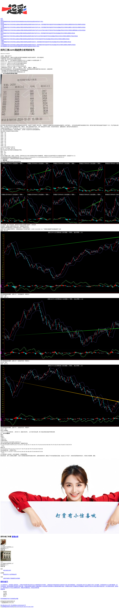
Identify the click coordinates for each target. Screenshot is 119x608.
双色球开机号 (37, 21)
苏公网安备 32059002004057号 (18, 605)
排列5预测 (3, 39)
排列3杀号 (8, 570)
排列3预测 (3, 36)
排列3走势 (22, 46)
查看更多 (3, 589)
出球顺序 (79, 24)
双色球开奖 (14, 21)
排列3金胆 (27, 46)
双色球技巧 (9, 21)
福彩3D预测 (3, 30)
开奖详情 (12, 24)
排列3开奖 (12, 46)
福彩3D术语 (78, 30)
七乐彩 (2, 43)
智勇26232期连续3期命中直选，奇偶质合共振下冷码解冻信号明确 (66, 586)
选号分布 (38, 24)
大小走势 (10, 574)
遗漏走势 (60, 24)
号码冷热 (55, 24)
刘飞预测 (11, 578)
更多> (41, 21)
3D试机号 (46, 30)
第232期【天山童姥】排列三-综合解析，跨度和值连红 (94, 584)
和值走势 (14, 574)
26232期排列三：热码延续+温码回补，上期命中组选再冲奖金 (15, 584)
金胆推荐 (29, 24)
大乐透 (2, 25)
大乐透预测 (3, 27)
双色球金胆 (31, 21)
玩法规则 (17, 24)
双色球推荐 (20, 21)
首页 (2, 18)
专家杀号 (33, 24)
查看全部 (15, 536)
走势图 (21, 24)
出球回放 (83, 24)
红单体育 (2, 0)
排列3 (2, 20)
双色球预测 (3, 21)
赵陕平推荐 (6, 578)
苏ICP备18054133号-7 (6, 605)
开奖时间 (48, 24)
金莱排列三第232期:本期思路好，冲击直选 (70, 584)
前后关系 (64, 30)
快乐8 (2, 31)
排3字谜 (71, 36)
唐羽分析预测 (16, 578)
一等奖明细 (43, 24)
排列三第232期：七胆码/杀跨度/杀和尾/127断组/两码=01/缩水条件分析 (33, 586)
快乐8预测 (3, 33)
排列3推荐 (17, 46)
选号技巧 (8, 24)
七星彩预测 (3, 41)
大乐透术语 (74, 27)
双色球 (2, 23)
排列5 (2, 37)
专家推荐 (25, 24)
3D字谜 (42, 30)
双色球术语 (74, 24)
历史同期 (64, 24)
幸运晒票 (69, 24)
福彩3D (2, 28)
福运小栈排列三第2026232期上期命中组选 (92, 586)
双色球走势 (25, 21)
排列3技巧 (8, 46)
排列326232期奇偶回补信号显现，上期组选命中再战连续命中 (45, 584)
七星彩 (2, 40)
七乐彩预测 (3, 44)
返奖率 (51, 24)
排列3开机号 (33, 46)
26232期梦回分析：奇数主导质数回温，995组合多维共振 (25, 587)
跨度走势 (5, 574)
